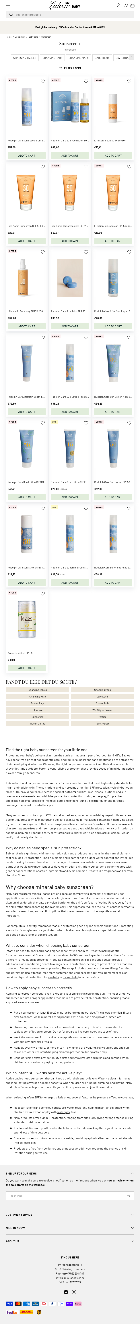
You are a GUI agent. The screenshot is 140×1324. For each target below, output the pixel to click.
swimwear (118, 930)
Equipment (20, 37)
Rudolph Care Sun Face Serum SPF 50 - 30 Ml (32, 140)
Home (8, 37)
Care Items (102, 696)
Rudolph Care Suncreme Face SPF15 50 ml (74, 567)
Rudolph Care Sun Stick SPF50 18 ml (28, 567)
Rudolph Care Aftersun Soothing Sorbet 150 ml (33, 396)
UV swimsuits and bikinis (89, 1057)
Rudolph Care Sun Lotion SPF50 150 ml (115, 482)
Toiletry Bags (102, 723)
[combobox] (70, 14)
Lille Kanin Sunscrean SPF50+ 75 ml (114, 225)
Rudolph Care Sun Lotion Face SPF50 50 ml (75, 396)
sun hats (53, 977)
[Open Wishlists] (126, 5)
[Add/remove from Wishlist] (43, 81)
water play (63, 1112)
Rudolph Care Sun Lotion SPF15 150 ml (72, 482)
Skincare (37, 710)
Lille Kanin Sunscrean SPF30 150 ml (27, 225)
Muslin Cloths (37, 723)
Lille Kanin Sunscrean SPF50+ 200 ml (71, 225)
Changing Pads (102, 689)
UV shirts (61, 1057)
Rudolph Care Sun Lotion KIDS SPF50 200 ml (33, 482)
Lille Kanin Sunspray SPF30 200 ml (27, 311)
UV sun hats (70, 977)
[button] (132, 5)
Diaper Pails (102, 703)
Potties (102, 716)
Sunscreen (46, 37)
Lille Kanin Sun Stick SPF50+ (110, 140)
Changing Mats (37, 696)
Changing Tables (37, 689)
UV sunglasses (28, 930)
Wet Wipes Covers (102, 710)
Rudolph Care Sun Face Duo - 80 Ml (70, 140)
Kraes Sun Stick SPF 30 (20, 652)
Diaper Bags (37, 703)
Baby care (33, 37)
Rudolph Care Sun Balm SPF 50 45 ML (71, 311)
